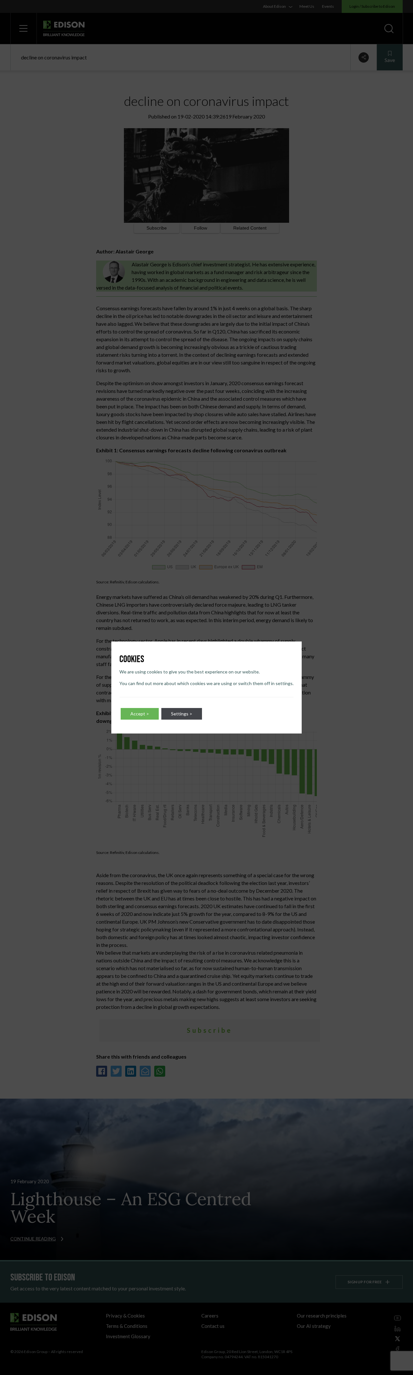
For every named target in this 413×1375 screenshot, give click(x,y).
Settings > (181, 713)
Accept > (139, 713)
